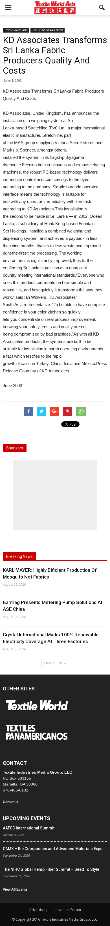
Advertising (38, 909)
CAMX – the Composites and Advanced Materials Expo (53, 848)
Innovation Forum (67, 909)
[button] (102, 7)
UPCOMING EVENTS (26, 818)
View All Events (15, 889)
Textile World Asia (16, 30)
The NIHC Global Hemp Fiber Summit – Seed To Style (51, 869)
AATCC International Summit (28, 828)
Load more (53, 662)
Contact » (10, 802)
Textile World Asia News (47, 30)
